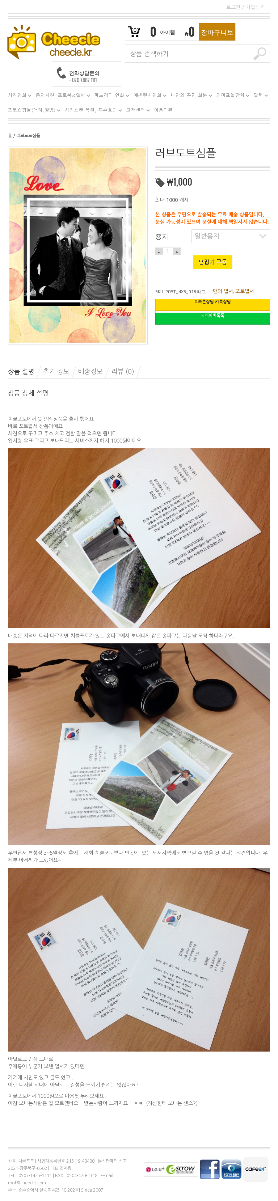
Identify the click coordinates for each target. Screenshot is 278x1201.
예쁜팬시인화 (146, 96)
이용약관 (163, 110)
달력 (257, 96)
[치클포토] (53, 41)
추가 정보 (56, 371)
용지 (161, 236)
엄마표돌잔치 (229, 96)
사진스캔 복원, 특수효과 (89, 111)
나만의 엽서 (220, 291)
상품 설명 (21, 371)
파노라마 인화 (108, 96)
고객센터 (134, 111)
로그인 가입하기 (245, 7)
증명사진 (45, 95)
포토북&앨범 (70, 96)
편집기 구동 (212, 262)
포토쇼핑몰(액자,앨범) (30, 111)
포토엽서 (244, 291)
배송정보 (90, 371)
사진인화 (16, 96)
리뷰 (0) (122, 371)
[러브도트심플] (78, 245)
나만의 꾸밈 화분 (187, 96)
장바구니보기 (217, 34)
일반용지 (207, 236)
